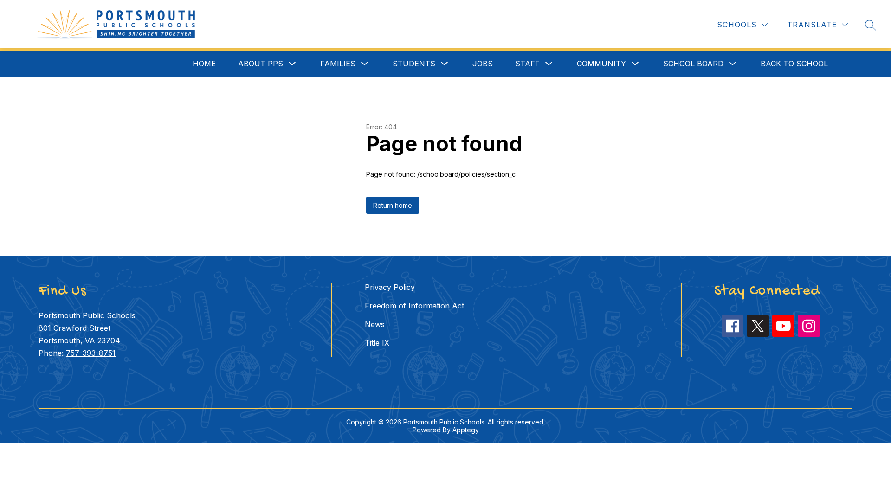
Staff (527, 63)
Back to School (794, 63)
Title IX (377, 342)
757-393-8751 (91, 353)
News (375, 324)
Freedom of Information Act (414, 305)
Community (601, 63)
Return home (392, 205)
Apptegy (465, 430)
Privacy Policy (390, 287)
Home (204, 63)
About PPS (260, 63)
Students (414, 63)
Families (337, 63)
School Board (693, 63)
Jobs (482, 63)
